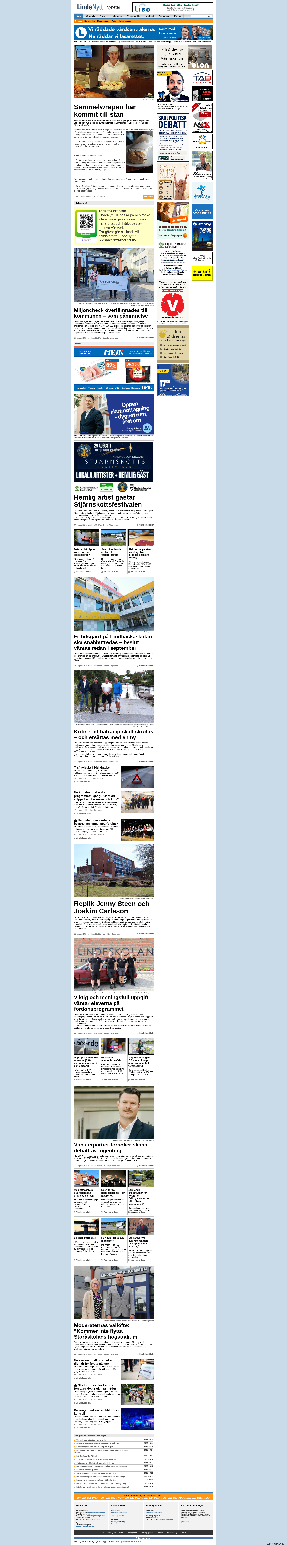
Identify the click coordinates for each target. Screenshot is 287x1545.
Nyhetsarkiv (89, 21)
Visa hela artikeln (146, 338)
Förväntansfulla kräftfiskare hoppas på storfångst (97, 1443)
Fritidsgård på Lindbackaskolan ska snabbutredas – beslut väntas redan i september (113, 642)
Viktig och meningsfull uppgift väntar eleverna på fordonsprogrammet (111, 1003)
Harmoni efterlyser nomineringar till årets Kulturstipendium (101, 1466)
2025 (203, 1498)
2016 (160, 1498)
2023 (194, 1498)
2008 (122, 1498)
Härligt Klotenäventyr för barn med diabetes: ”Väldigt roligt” (101, 1484)
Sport (102, 16)
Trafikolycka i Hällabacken (92, 767)
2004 (103, 1498)
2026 (208, 1498)
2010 (132, 1498)
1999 (79, 1498)
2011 (137, 1498)
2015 (156, 1498)
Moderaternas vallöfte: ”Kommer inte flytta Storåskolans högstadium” (107, 1331)
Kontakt (177, 16)
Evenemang (164, 16)
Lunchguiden (116, 16)
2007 (118, 1498)
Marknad (150, 16)
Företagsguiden (134, 16)
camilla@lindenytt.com (96, 1516)
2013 (146, 1498)
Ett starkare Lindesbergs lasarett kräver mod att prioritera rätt (102, 1487)
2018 (170, 1498)
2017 (165, 1498)
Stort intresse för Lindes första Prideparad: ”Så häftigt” (95, 1387)
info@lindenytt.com (119, 1512)
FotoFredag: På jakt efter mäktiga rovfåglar (94, 1447)
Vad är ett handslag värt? (87, 1470)
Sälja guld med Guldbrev (128, 1541)
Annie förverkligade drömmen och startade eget (96, 1473)
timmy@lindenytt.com (85, 1526)
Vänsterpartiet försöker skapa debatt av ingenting (110, 1147)
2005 (108, 1498)
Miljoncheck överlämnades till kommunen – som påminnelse (111, 313)
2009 (127, 1498)
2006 (113, 1498)
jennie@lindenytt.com (95, 1519)
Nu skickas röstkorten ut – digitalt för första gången (93, 1362)
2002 (94, 1498)
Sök (209, 16)
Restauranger (103, 21)
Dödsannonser (125, 21)
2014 (151, 1498)
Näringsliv (90, 16)
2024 (199, 1498)
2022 (189, 1498)
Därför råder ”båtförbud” (86, 1456)
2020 (180, 1498)
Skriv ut (149, 197)
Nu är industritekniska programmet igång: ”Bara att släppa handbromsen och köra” (96, 796)
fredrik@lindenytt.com (96, 1512)
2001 (89, 1498)
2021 (184, 1498)
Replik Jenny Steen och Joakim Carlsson (111, 907)
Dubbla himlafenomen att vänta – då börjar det (96, 1480)
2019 (175, 1498)
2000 (84, 1498)
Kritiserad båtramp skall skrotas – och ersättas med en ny (113, 734)
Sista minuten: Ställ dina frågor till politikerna (95, 1463)
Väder (114, 21)
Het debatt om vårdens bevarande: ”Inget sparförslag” (96, 822)
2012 (141, 1498)
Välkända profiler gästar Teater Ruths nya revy (96, 1460)
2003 (98, 1498)
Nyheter (78, 21)
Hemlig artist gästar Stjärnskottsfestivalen (108, 501)
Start (78, 16)
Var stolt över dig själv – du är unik (91, 1440)
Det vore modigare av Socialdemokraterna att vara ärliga (100, 1477)
